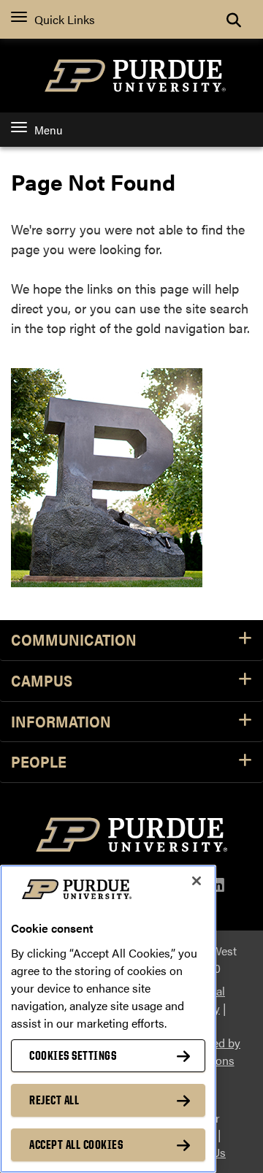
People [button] (38, 762)
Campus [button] (41, 681)
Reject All (54, 1100)
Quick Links (64, 19)
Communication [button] (74, 640)
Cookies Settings (72, 1055)
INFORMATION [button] (61, 722)
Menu (48, 129)
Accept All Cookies (76, 1144)
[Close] (196, 881)
